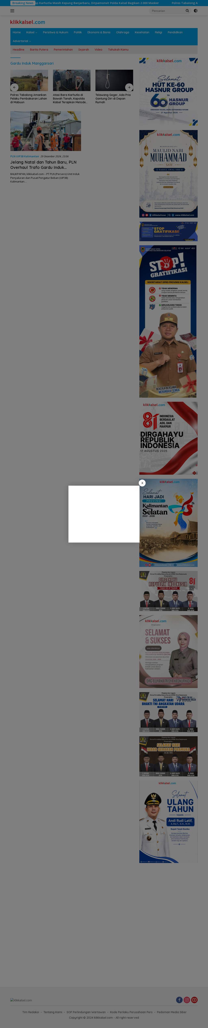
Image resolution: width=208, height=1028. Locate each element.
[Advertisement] (104, 514)
